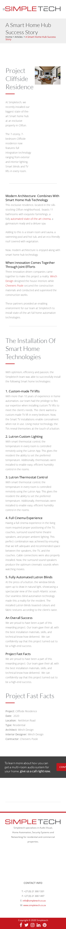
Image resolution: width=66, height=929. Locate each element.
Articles (19, 36)
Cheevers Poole (14, 285)
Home (9, 36)
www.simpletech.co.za (34, 905)
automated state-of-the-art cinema (31, 219)
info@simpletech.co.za (34, 900)
